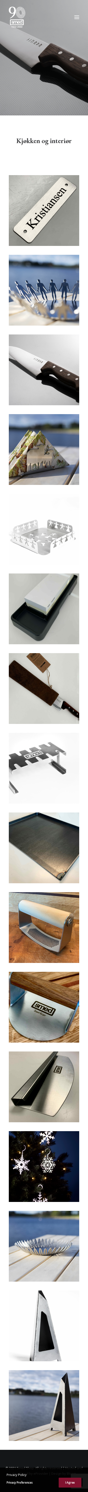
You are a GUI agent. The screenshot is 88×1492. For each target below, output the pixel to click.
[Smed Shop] (17, 17)
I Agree (70, 1482)
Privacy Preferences (20, 1482)
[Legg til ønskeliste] (73, 181)
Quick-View (73, 188)
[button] (77, 17)
